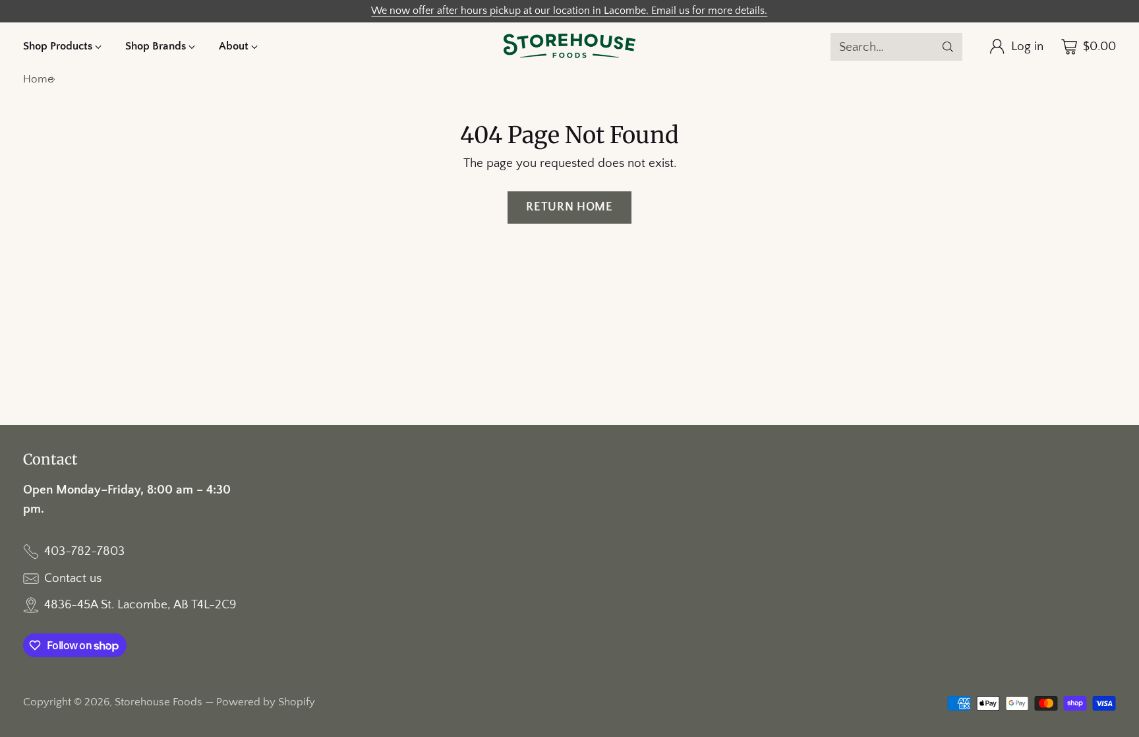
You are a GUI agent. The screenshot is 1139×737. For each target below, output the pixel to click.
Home (38, 79)
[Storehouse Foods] (569, 47)
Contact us (73, 578)
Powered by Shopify (265, 702)
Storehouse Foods (158, 702)
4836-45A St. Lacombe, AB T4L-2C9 (140, 605)
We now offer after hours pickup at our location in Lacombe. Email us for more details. (569, 10)
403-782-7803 (84, 551)
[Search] (947, 47)
